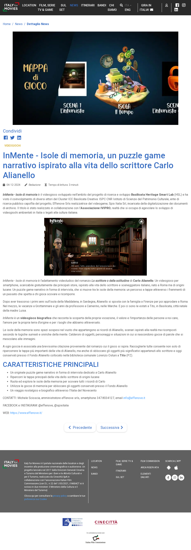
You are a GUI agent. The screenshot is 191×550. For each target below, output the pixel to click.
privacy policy (60, 496)
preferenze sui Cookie (35, 499)
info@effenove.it (134, 398)
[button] (121, 5)
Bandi (102, 5)
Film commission (150, 461)
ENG (128, 10)
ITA (127, 5)
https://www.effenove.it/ (26, 413)
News (74, 5)
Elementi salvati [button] (146, 475)
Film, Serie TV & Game (124, 463)
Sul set (120, 477)
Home (7, 24)
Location (29, 5)
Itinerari (88, 5)
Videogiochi (12, 145)
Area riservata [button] (150, 467)
